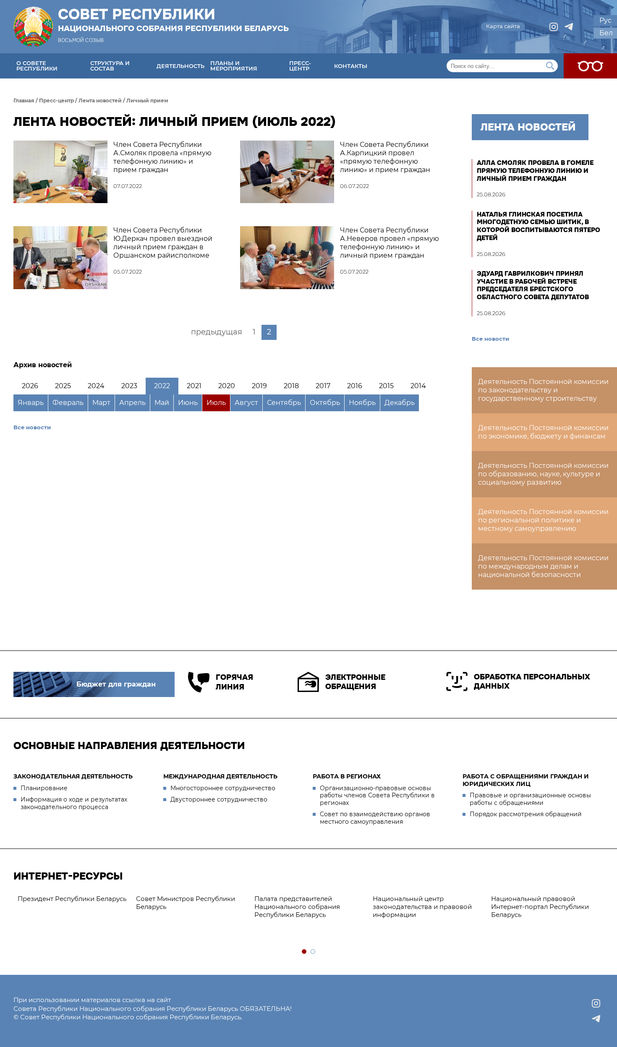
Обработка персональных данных (532, 681)
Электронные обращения (355, 682)
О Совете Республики (37, 66)
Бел (606, 33)
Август (246, 403)
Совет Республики (173, 19)
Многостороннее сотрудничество (222, 788)
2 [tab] (313, 952)
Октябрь (325, 403)
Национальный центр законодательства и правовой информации (422, 907)
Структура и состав (110, 66)
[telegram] (568, 26)
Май (161, 403)
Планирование (44, 788)
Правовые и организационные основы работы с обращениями (530, 799)
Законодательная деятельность (73, 776)
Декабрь (399, 403)
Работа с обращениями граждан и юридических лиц (526, 780)
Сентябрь (284, 403)
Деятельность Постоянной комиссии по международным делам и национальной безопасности (543, 566)
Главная (23, 100)
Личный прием (147, 100)
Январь (31, 403)
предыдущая (216, 332)
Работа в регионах (347, 776)
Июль (216, 403)
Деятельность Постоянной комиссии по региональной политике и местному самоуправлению (543, 520)
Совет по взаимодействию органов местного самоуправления (375, 817)
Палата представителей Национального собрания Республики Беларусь (297, 907)
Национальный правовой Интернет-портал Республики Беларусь (540, 907)
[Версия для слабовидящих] (590, 65)
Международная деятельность (220, 776)
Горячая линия (234, 682)
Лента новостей (100, 100)
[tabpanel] (72, 899)
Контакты (350, 66)
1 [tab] (304, 952)
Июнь (188, 403)
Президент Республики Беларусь (72, 899)
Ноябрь (362, 403)
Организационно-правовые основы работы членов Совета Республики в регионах (377, 795)
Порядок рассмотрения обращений (526, 814)
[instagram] (553, 26)
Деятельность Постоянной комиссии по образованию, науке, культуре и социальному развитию (543, 474)
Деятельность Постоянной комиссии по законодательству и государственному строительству (543, 390)
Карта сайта (503, 26)
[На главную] (33, 27)
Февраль (68, 403)
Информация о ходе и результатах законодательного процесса (74, 803)
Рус (605, 20)
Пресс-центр (300, 66)
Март (101, 403)
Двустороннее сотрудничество (218, 799)
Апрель (132, 403)
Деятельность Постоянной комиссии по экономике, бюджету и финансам (543, 432)
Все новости (32, 427)
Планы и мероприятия (233, 66)
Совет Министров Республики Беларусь (185, 903)
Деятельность (180, 66)
